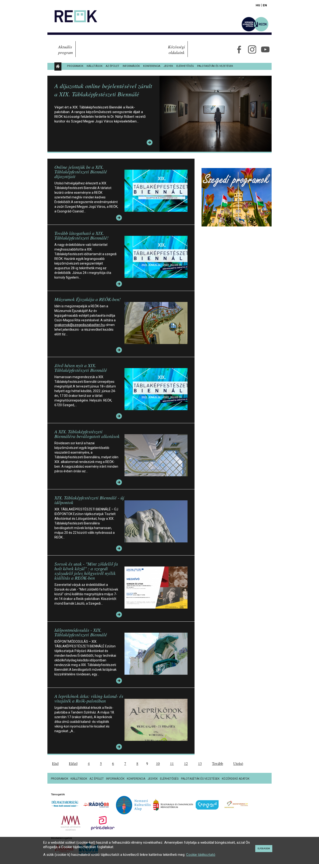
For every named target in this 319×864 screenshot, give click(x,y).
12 (186, 763)
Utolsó (238, 763)
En (265, 5)
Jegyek (168, 66)
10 (158, 763)
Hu (258, 5)
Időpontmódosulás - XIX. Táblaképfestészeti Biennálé (80, 632)
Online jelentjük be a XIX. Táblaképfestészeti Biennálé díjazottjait (80, 171)
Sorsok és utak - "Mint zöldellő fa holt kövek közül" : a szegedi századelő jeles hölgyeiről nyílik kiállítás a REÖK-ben (86, 571)
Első (55, 763)
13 (200, 763)
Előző (73, 763)
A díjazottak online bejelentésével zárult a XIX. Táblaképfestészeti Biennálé (103, 90)
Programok (75, 66)
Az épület (112, 66)
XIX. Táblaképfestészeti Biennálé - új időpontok (89, 500)
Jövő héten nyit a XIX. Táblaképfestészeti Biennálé (80, 367)
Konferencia (151, 66)
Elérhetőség (185, 66)
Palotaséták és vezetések (215, 66)
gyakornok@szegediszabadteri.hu (79, 325)
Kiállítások (95, 66)
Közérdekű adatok (235, 778)
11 (172, 763)
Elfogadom (264, 848)
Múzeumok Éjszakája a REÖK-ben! (87, 299)
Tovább (217, 763)
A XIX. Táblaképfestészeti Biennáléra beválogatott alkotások (87, 433)
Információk (131, 66)
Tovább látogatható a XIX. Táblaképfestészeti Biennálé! (81, 235)
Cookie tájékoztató (200, 855)
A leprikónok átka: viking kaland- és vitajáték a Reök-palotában (88, 698)
